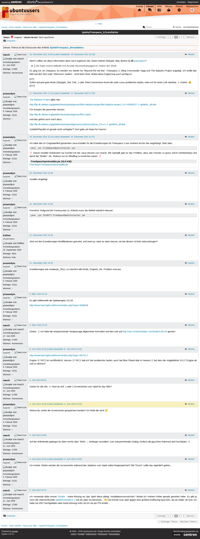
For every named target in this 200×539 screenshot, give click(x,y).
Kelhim (7, 235)
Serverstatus (114, 534)
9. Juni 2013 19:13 (38, 490)
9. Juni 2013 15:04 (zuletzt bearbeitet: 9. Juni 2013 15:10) (56, 404)
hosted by (6, 2)
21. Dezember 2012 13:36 (41, 235)
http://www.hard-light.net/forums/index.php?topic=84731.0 (59, 355)
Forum (149, 6)
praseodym (139, 61)
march (6, 54)
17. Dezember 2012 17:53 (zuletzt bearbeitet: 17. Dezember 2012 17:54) (62, 93)
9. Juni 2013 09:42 (38, 380)
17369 (14, 69)
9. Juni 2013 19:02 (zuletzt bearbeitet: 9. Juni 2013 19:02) (56, 459)
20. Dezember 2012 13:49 (41, 173)
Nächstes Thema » (188, 521)
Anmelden (181, 2)
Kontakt (81, 534)
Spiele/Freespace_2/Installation (53, 27)
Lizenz (73, 534)
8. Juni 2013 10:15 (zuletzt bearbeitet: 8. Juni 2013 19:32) (56, 349)
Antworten (10, 41)
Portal (139, 6)
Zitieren (191, 54)
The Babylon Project (40, 99)
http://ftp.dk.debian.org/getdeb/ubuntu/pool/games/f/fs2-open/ (60, 114)
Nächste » (191, 37)
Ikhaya (168, 6)
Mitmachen (192, 6)
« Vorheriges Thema (168, 521)
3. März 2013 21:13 (38, 294)
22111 (14, 115)
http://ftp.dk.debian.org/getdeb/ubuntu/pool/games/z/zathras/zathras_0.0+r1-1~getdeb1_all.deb (77, 124)
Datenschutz (91, 534)
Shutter (61, 496)
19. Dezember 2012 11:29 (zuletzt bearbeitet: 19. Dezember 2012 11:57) (62, 137)
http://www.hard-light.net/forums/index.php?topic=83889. (58, 305)
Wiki (159, 6)
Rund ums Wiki (30, 27)
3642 (14, 253)
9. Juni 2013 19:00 (38, 435)
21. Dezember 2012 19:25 (41, 263)
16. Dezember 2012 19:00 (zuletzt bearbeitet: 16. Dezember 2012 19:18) (62, 54)
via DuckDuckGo (190, 27)
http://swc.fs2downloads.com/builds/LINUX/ (145, 331)
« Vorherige (160, 37)
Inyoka (15, 531)
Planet (179, 6)
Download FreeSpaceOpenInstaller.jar (49, 164)
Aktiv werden (15, 27)
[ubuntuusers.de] (21, 13)
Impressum (103, 534)
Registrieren (193, 2)
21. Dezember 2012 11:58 (41, 204)
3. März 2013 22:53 (38, 325)
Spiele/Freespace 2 (65, 500)
